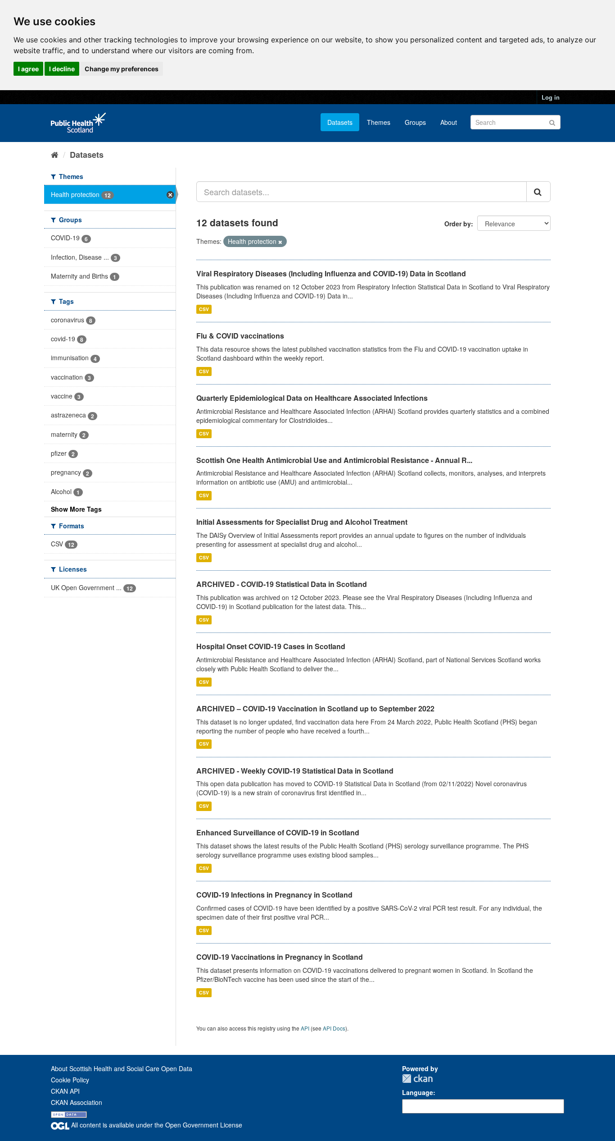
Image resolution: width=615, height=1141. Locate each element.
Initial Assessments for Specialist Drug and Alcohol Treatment (301, 522)
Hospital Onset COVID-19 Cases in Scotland (270, 646)
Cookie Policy (70, 1079)
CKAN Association (76, 1102)
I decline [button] (62, 69)
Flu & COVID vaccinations (240, 335)
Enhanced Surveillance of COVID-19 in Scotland (277, 832)
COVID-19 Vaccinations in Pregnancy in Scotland (279, 957)
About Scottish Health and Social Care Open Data (121, 1068)
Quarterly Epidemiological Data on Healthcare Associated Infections (312, 398)
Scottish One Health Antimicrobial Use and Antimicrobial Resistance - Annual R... (334, 460)
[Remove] (280, 241)
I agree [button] (28, 69)
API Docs (334, 1028)
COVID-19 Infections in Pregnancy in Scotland (274, 894)
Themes (378, 122)
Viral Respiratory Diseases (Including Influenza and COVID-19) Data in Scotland (331, 273)
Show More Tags (76, 508)
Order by (457, 223)
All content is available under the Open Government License (155, 1124)
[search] (538, 191)
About (448, 122)
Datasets (340, 122)
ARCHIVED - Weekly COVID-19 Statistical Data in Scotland (294, 770)
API (305, 1028)
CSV (204, 309)
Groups (415, 122)
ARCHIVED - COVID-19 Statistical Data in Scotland (281, 584)
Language (417, 1092)
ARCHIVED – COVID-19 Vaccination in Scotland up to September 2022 (315, 708)
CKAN (417, 1078)
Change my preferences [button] (121, 69)
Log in (551, 97)
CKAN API (65, 1090)
